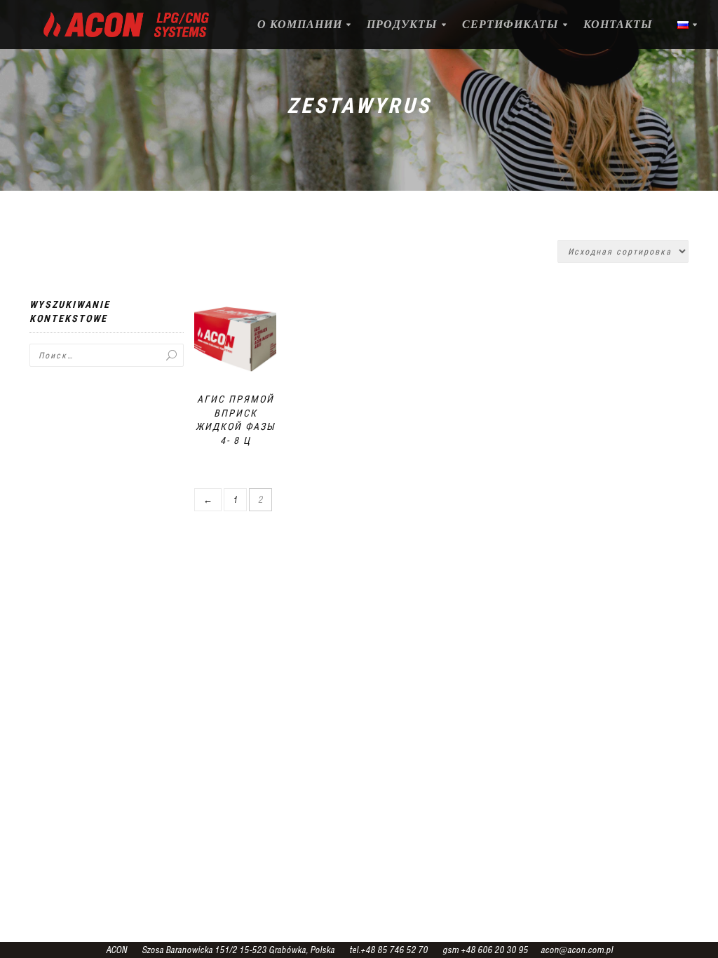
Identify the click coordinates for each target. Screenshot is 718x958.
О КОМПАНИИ (299, 24)
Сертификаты (510, 24)
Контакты (618, 24)
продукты (402, 24)
